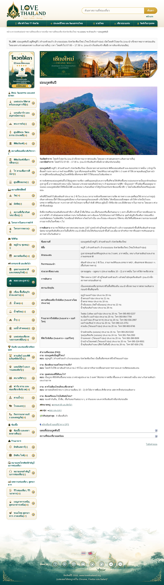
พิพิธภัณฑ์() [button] (20, 143)
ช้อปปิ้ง (14, 425)
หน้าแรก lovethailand (16, 32)
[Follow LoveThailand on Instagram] (74, 564)
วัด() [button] (16, 195)
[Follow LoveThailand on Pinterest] (65, 564)
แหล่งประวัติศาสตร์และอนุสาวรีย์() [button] (19, 103)
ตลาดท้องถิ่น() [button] (21, 256)
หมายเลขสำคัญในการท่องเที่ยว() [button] (19, 473)
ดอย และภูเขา (55, 410)
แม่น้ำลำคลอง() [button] (21, 328)
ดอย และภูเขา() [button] (19, 282)
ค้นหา (150, 10)
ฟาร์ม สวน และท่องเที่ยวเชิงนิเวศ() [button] (19, 388)
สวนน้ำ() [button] (18, 397)
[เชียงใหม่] (98, 64)
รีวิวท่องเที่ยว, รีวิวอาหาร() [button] (19, 492)
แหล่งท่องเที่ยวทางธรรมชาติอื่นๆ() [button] (19, 338)
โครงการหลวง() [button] (19, 230)
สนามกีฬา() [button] (19, 378)
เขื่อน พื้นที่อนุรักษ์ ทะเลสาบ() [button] (19, 293)
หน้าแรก (149, 16)
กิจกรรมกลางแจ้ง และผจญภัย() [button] (19, 416)
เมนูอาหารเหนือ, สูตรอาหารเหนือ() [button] (19, 503)
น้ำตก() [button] (18, 303)
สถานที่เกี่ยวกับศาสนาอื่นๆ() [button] (19, 213)
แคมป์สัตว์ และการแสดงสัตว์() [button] (19, 368)
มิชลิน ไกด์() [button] (20, 455)
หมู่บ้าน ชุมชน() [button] (19, 246)
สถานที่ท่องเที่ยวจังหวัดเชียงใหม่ (63, 32)
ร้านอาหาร (16, 441)
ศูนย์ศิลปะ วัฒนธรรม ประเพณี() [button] (19, 133)
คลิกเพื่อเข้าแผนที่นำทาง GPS (55, 424)
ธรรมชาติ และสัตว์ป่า (62, 405)
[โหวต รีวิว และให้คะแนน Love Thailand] (22, 69)
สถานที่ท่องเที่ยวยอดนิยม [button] (52, 436)
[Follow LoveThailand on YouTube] (83, 564)
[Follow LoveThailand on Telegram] (111, 564)
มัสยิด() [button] (17, 203)
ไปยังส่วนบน (151, 444)
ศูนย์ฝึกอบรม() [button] (21, 182)
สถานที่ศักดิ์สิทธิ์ (18, 190)
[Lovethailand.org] (26, 10)
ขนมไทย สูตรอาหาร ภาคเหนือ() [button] (19, 514)
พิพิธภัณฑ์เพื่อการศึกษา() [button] (19, 161)
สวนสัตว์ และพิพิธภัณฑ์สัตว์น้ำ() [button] (19, 357)
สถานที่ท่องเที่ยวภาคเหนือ (37, 32)
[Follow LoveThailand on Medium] (120, 564)
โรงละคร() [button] (19, 406)
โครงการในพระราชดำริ (22, 222)
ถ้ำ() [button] (16, 320)
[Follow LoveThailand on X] (92, 564)
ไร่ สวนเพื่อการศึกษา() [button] (19, 172)
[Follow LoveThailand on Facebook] (55, 564)
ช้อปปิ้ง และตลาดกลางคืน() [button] (19, 432)
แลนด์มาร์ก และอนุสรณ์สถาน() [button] (19, 114)
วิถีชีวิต (14, 239)
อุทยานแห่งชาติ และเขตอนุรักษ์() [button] (19, 271)
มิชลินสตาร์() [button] (20, 447)
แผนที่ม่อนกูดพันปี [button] (50, 430)
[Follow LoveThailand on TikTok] (102, 564)
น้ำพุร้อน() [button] (19, 311)
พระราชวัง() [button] (20, 124)
